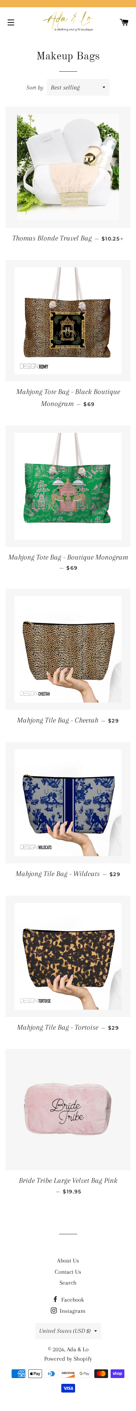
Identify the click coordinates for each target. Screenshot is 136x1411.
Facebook (72, 1299)
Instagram (72, 1310)
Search (68, 1282)
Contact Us (68, 1271)
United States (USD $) (65, 1330)
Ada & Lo (77, 1349)
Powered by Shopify (68, 1358)
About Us (68, 1260)
